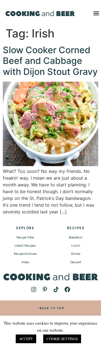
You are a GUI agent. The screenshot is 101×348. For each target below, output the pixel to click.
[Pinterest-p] (45, 289)
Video (25, 262)
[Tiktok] (56, 289)
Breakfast (75, 237)
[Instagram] (34, 289)
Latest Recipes (25, 246)
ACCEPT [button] (26, 338)
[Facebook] (67, 289)
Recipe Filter (25, 237)
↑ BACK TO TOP (51, 308)
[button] (96, 13)
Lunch (75, 246)
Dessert (75, 262)
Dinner (76, 254)
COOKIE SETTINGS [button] (62, 338)
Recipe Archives (25, 254)
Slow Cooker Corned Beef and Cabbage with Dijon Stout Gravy (50, 60)
